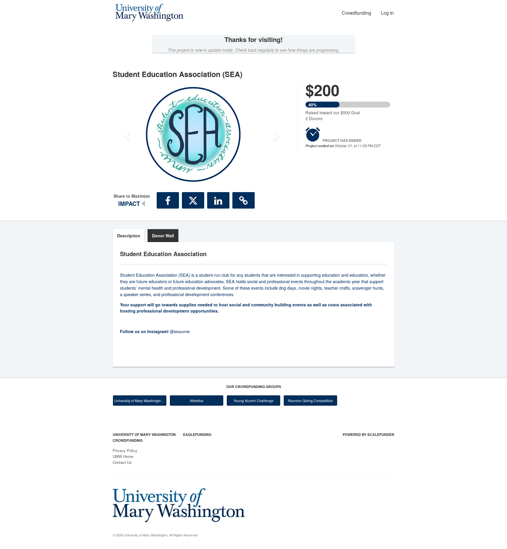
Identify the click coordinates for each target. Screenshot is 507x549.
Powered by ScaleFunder (368, 434)
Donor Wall (163, 236)
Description (128, 236)
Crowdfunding (356, 12)
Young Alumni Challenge (253, 400)
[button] (126, 134)
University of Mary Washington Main (140, 400)
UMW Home (123, 456)
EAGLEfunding (197, 434)
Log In (387, 12)
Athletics (196, 400)
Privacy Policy (125, 450)
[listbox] (201, 134)
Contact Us (122, 462)
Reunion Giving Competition (310, 400)
